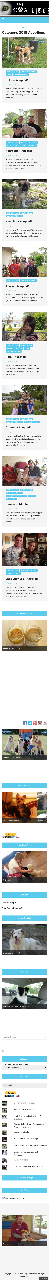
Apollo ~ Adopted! (17, 286)
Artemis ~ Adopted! (18, 427)
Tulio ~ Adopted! (21, 1160)
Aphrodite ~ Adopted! (19, 150)
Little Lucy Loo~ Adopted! (22, 578)
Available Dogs (12, 145)
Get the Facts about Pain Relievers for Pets (20, 880)
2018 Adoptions (12, 72)
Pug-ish (32, 496)
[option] (24, 635)
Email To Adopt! (9, 902)
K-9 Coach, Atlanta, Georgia (26, 1138)
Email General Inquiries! (12, 908)
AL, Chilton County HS (29, 142)
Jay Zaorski (12, 84)
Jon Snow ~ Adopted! (11, 953)
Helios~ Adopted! (17, 80)
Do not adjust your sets (24, 1103)
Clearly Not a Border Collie (16, 496)
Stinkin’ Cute (11, 499)
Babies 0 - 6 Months (28, 72)
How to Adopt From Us (12, 758)
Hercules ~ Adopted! (19, 221)
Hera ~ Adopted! (16, 356)
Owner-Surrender (13, 573)
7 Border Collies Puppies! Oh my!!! (28, 1166)
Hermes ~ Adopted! (18, 504)
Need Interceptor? (10, 1007)
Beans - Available (21, 1132)
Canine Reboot (9, 820)
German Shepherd (20, 75)
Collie (9, 75)
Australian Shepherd (28, 570)
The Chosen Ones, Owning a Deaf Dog (30, 1145)
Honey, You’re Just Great (13, 648)
